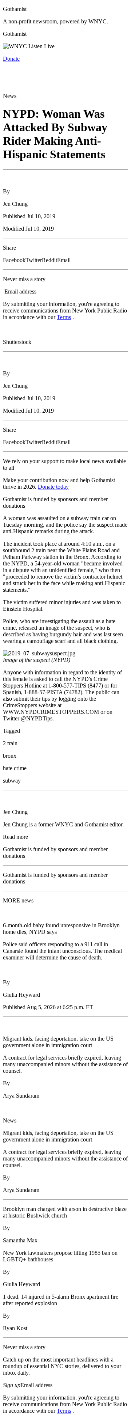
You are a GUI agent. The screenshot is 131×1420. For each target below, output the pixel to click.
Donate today (53, 487)
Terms (64, 317)
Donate (11, 59)
